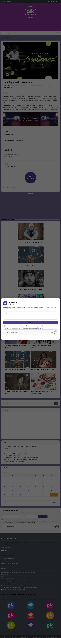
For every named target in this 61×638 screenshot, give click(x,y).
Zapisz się (30, 322)
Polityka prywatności (39, 328)
